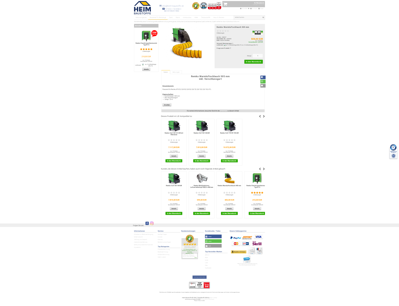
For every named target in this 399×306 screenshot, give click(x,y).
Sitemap (160, 239)
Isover (206, 260)
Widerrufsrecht (138, 237)
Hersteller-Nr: (221, 39)
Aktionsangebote (141, 17)
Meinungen (176, 72)
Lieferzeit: (220, 45)
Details (166, 72)
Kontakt (160, 237)
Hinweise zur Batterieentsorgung (143, 234)
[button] (263, 77)
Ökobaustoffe (205, 17)
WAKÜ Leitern (162, 257)
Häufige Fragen (162, 234)
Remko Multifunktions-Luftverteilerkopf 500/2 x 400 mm (201, 186)
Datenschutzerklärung (140, 242)
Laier (206, 262)
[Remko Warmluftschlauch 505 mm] (186, 43)
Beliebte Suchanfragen (164, 242)
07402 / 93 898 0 (173, 9)
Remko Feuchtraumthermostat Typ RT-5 (257, 186)
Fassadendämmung (164, 249)
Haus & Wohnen (218, 17)
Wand (178, 17)
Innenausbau (187, 17)
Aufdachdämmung (163, 254)
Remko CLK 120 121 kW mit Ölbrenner (174, 133)
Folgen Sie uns (138, 225)
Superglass (208, 268)
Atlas (206, 257)
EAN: (218, 40)
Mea (206, 265)
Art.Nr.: (219, 37)
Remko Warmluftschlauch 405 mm (229, 185)
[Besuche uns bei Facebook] (146, 225)
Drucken (167, 105)
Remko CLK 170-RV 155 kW (229, 133)
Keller (196, 17)
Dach (171, 17)
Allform (207, 255)
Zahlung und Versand (140, 239)
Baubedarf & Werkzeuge (158, 17)
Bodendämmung (163, 252)
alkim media (213, 297)
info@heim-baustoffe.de (171, 6)
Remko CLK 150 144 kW (202, 133)
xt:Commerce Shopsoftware (207, 299)
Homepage (223, 111)
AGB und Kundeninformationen (143, 244)
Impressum (137, 247)
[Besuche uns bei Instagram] (151, 225)
